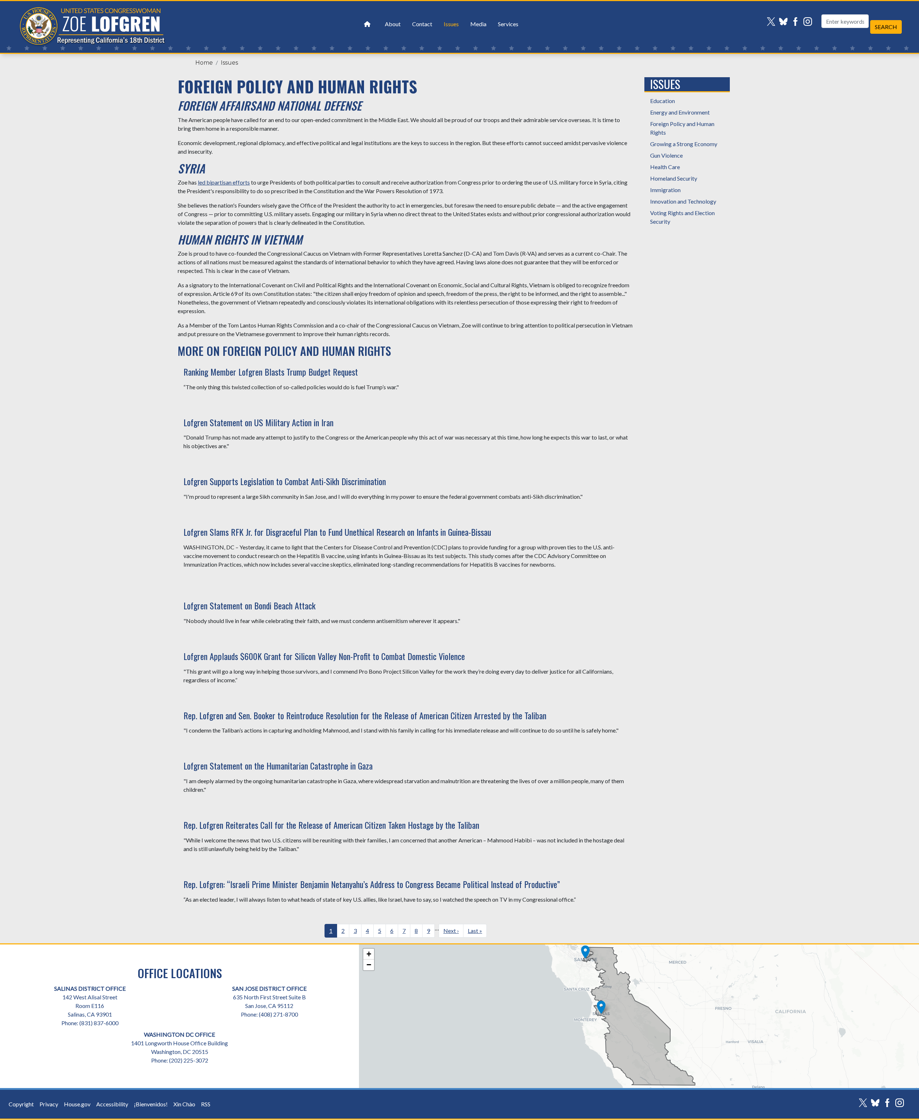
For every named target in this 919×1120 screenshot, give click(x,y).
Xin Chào (184, 1104)
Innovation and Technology (683, 201)
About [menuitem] (393, 23)
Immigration (665, 189)
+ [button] (369, 953)
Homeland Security (673, 178)
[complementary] (639, 1016)
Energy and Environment (680, 112)
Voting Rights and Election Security (682, 217)
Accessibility (112, 1104)
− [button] (369, 964)
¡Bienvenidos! (151, 1104)
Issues (229, 62)
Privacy (48, 1104)
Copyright (21, 1104)
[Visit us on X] (773, 21)
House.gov (77, 1104)
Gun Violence (666, 155)
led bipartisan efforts (224, 182)
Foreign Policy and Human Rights (682, 128)
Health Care (665, 166)
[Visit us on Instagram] (809, 21)
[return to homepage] (367, 24)
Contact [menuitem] (422, 23)
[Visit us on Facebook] (797, 21)
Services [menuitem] (508, 23)
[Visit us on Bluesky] (785, 21)
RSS (205, 1104)
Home (204, 62)
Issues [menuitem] (451, 23)
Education (662, 100)
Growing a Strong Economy (683, 143)
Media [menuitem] (478, 23)
